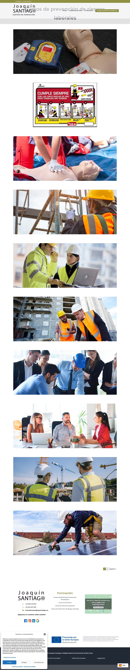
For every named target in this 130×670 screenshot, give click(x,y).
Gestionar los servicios (10, 657)
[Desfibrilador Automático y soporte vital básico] (65, 30)
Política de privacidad (29, 666)
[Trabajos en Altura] (65, 191)
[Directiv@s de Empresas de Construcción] (65, 351)
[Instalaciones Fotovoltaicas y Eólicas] (65, 512)
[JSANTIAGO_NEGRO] (25, 5)
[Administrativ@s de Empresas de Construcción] (65, 405)
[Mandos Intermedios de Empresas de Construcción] (65, 298)
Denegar (24, 662)
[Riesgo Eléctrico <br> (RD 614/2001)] (65, 84)
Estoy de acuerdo (98, 607)
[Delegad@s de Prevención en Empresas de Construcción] (65, 244)
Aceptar (9, 662)
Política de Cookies (17, 666)
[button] (45, 634)
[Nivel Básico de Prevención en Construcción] (65, 458)
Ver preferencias (39, 662)
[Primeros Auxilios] (65, 137)
